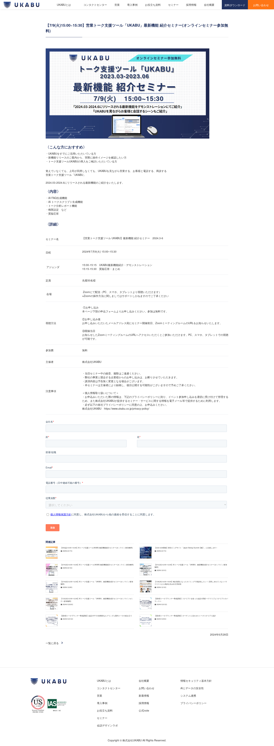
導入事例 (132, 5)
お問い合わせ (146, 688)
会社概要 (209, 5)
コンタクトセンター (95, 5)
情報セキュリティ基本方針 (196, 680)
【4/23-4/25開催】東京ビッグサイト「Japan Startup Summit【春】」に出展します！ (186, 548)
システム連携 (188, 695)
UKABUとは (64, 5)
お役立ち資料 (153, 5)
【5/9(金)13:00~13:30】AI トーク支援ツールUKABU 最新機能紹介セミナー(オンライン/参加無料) (97, 548)
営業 (117, 5)
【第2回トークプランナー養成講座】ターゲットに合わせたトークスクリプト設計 (185, 615)
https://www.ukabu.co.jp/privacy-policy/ (126, 408)
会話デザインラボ (107, 725)
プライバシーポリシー (193, 703)
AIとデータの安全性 (192, 688)
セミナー (173, 5)
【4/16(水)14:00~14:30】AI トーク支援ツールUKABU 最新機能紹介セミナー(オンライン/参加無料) (97, 564)
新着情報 (144, 695)
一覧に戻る (52, 643)
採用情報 (191, 5)
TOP (257, 731)
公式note (144, 710)
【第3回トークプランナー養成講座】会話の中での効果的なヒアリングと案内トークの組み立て (96, 615)
